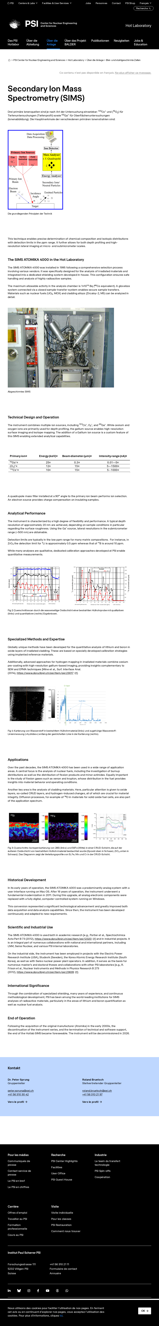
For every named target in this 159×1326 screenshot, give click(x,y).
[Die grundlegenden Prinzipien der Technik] (35, 169)
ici (61, 1315)
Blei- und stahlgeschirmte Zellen (123, 60)
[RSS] (57, 1290)
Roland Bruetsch (93, 1079)
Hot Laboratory (138, 25)
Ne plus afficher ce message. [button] (133, 72)
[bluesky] (19, 1290)
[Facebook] (38, 1290)
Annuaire (55, 1273)
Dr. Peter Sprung (18, 1079)
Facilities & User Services (55, 3)
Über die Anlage (95, 60)
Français (144, 3)
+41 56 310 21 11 (59, 1264)
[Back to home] (42, 23)
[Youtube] (47, 1290)
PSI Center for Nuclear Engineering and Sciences (39, 60)
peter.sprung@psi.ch (21, 1090)
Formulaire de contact (63, 1268)
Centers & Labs (26, 3)
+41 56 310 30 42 (18, 1094)
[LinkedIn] (9, 1290)
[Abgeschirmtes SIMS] (61, 347)
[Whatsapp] (67, 1290)
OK (143, 1310)
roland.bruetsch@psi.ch (97, 1090)
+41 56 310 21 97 (92, 1094)
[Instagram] (28, 1290)
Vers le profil (16, 1101)
